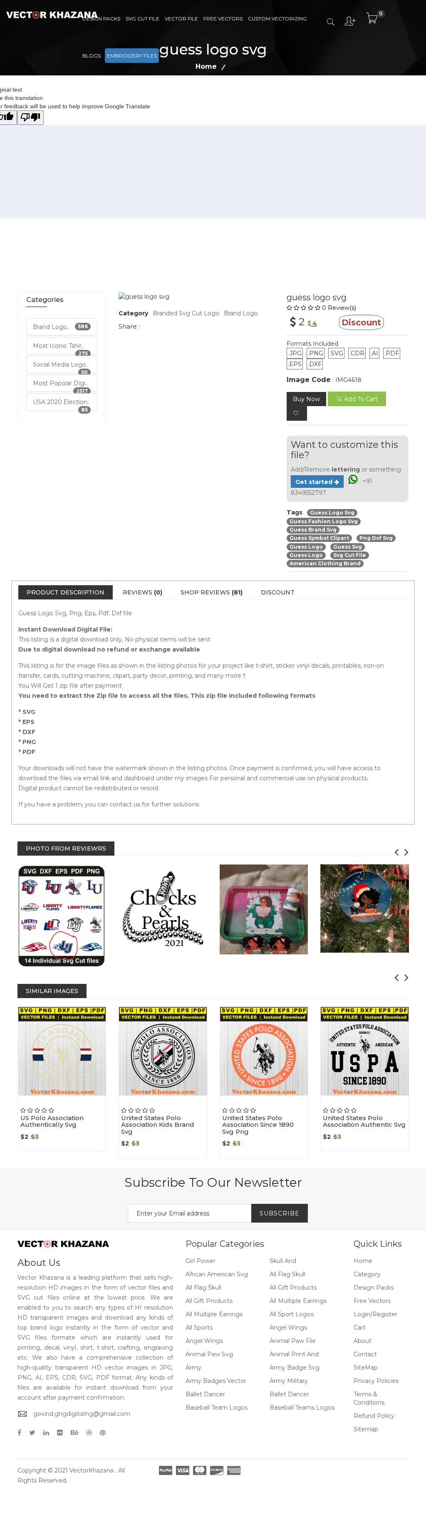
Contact (365, 1354)
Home (363, 1261)
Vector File (181, 18)
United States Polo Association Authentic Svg (364, 1121)
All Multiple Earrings (298, 1301)
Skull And (283, 1261)
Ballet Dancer (205, 1394)
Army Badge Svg (295, 1367)
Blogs (91, 55)
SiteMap (366, 1367)
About (363, 1341)
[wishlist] (297, 413)
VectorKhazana (91, 1470)
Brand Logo (241, 313)
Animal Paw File (293, 1341)
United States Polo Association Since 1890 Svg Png (258, 1125)
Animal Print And (294, 1354)
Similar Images (52, 991)
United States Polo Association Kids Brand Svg (157, 1125)
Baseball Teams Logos (302, 1407)
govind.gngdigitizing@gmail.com (81, 1414)
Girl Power (200, 1261)
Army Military (289, 1381)
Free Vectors (223, 18)
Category (367, 1274)
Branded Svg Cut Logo (186, 313)
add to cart (361, 399)
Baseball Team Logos (217, 1407)
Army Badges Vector (216, 1381)
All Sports (199, 1327)
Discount (278, 592)
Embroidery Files (132, 55)
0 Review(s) (339, 308)
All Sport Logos (292, 1314)
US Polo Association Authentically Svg (52, 1121)
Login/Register (375, 1314)
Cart (360, 1327)
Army (193, 1367)
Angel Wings (288, 1327)
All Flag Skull (287, 1274)
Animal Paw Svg (209, 1354)
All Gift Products (293, 1287)
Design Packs (101, 18)
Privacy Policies (376, 1381)
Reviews (142, 592)
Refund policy (374, 1416)
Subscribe (280, 1213)
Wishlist (79, 1095)
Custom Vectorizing (277, 18)
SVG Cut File (142, 18)
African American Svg (217, 1274)
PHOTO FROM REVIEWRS (66, 848)
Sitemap (366, 1429)
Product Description (65, 592)
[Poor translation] (30, 117)
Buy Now (306, 399)
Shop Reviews (212, 592)
